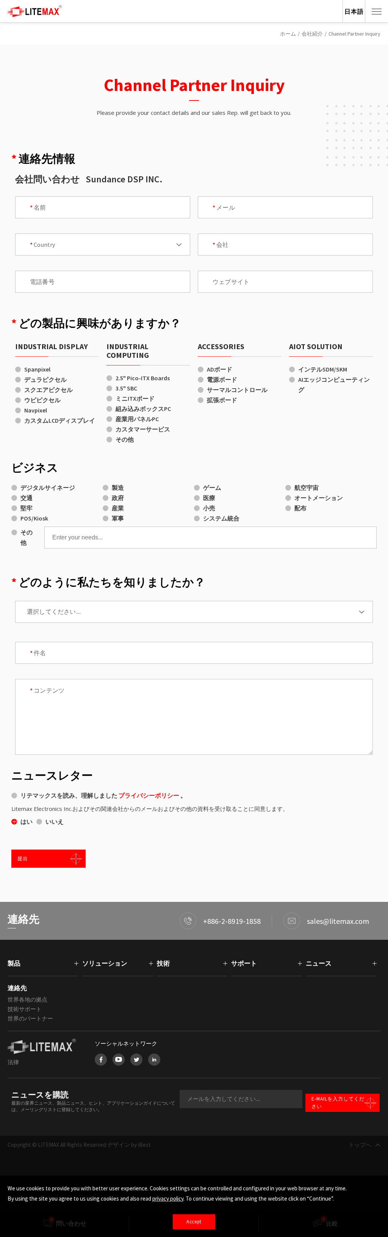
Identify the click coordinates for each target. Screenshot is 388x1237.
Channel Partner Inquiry (354, 33)
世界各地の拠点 (27, 999)
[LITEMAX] (44, 1046)
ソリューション (104, 963)
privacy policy (167, 1198)
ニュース (319, 963)
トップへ (360, 1144)
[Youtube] (119, 1060)
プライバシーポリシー (149, 795)
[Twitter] (136, 1060)
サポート (244, 963)
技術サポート (25, 1009)
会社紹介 (312, 33)
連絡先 (17, 988)
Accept (194, 1221)
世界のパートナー (30, 1018)
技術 (163, 963)
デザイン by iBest (129, 1144)
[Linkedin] (154, 1060)
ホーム (288, 33)
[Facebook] (101, 1060)
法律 (13, 1062)
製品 (14, 963)
